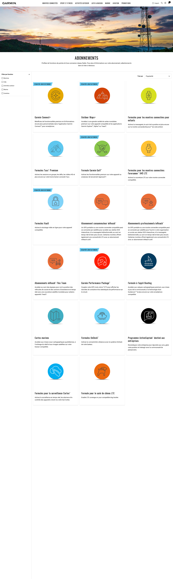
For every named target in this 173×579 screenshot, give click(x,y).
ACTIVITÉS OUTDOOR (82, 3)
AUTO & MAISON (97, 3)
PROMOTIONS (126, 3)
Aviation (116, 3)
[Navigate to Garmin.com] (9, 3)
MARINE (107, 3)
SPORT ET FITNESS (66, 3)
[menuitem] (155, 3)
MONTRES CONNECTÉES (50, 3)
